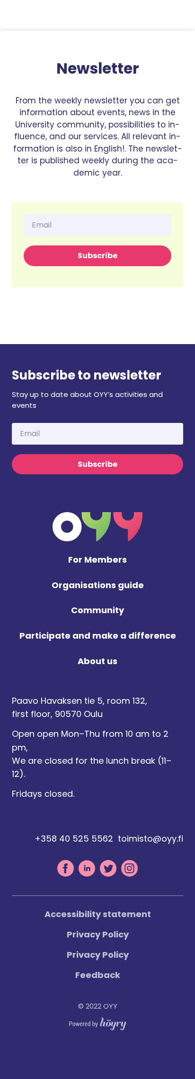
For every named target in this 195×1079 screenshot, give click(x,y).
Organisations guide (98, 585)
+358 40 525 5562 (74, 838)
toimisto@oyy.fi (150, 838)
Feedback (97, 975)
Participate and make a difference (97, 636)
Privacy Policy (98, 934)
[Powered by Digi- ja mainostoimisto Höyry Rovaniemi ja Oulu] (97, 1022)
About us (97, 661)
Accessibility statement (97, 914)
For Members (97, 560)
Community (97, 610)
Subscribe (97, 255)
